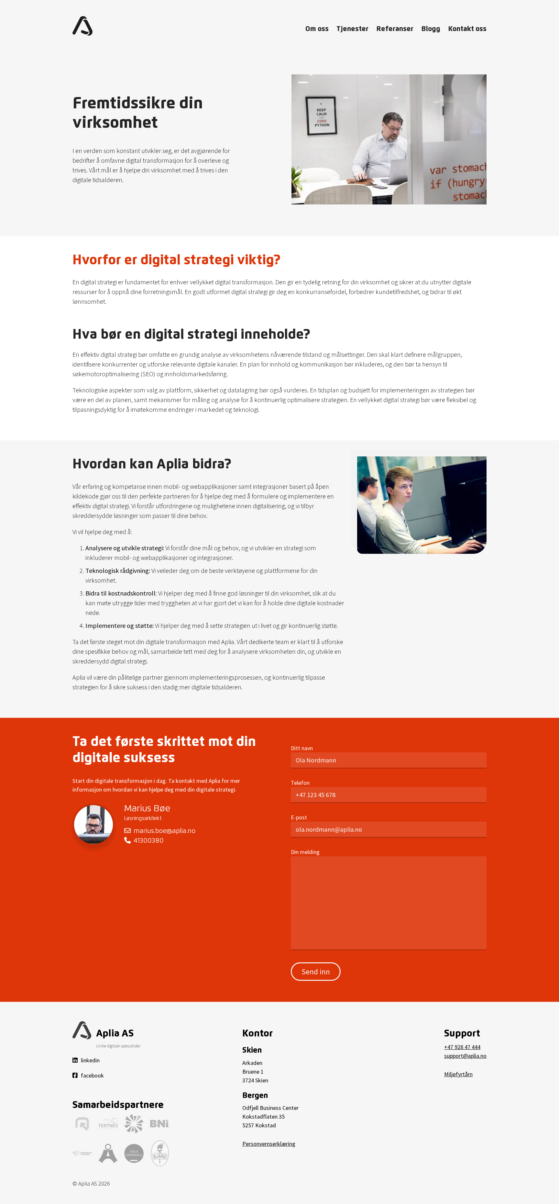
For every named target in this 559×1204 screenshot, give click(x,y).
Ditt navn (302, 748)
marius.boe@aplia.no (163, 831)
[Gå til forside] (82, 26)
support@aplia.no (465, 1055)
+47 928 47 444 (462, 1047)
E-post (299, 817)
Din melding (305, 852)
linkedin (90, 1060)
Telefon (300, 782)
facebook (92, 1075)
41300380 (148, 840)
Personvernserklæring (268, 1143)
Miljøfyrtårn (458, 1074)
